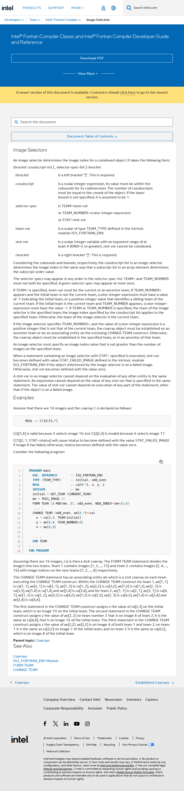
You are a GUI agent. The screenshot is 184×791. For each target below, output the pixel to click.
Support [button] (56, 8)
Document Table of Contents (90, 136)
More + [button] (77, 8)
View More (86, 73)
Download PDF (92, 58)
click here (128, 92)
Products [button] (32, 8)
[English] (113, 8)
